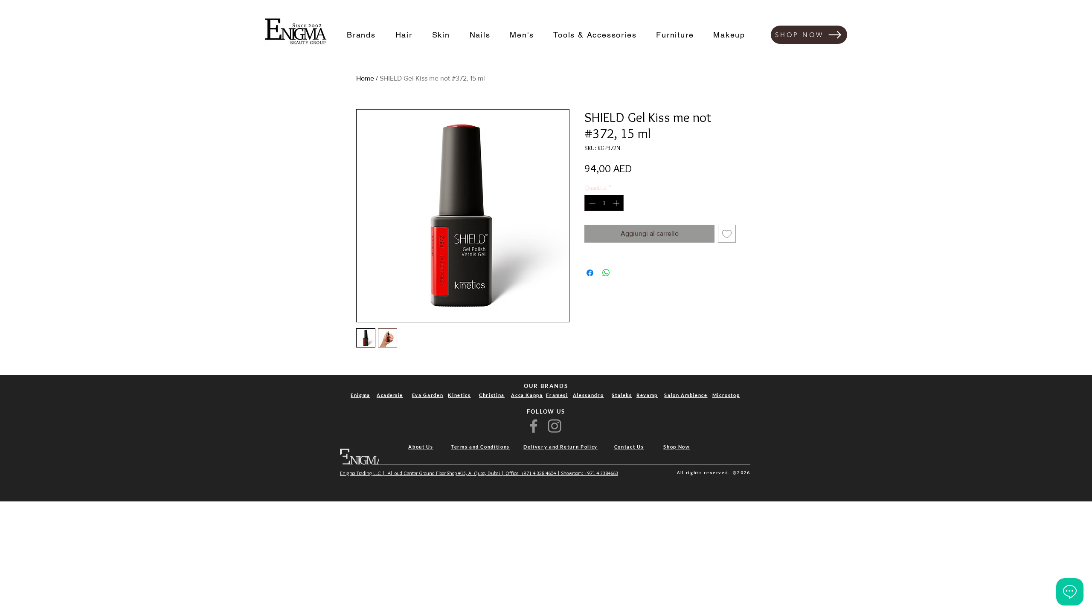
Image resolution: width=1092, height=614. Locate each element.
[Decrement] (591, 203)
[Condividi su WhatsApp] (606, 273)
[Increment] (617, 203)
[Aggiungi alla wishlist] (727, 234)
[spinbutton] (604, 203)
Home (365, 78)
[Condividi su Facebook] (590, 273)
